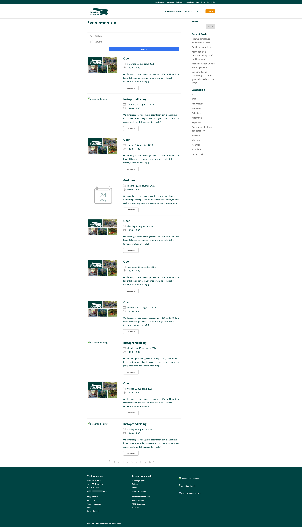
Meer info (131, 88)
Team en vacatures (95, 504)
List (104, 49)
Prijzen (135, 484)
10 (150, 461)
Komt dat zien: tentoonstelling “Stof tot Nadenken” (202, 55)
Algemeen (197, 117)
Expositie (196, 122)
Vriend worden (138, 500)
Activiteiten (197, 103)
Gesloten (129, 180)
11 (154, 461)
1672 (194, 99)
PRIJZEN (188, 12)
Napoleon (190, 2)
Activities (196, 108)
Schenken (136, 507)
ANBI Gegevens (138, 504)
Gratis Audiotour (139, 491)
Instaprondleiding (134, 99)
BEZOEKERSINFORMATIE (172, 12)
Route (134, 487)
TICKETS (210, 12)
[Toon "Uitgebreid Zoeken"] (91, 49)
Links (89, 507)
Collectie (180, 2)
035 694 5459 (93, 487)
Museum (170, 2)
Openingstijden (138, 480)
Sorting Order (97, 49)
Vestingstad (159, 2)
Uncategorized (199, 154)
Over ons (91, 500)
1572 (194, 94)
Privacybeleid (93, 511)
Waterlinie (200, 2)
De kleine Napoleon (201, 47)
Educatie (211, 2)
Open (126, 58)
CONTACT (199, 12)
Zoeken (144, 49)
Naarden (196, 144)
